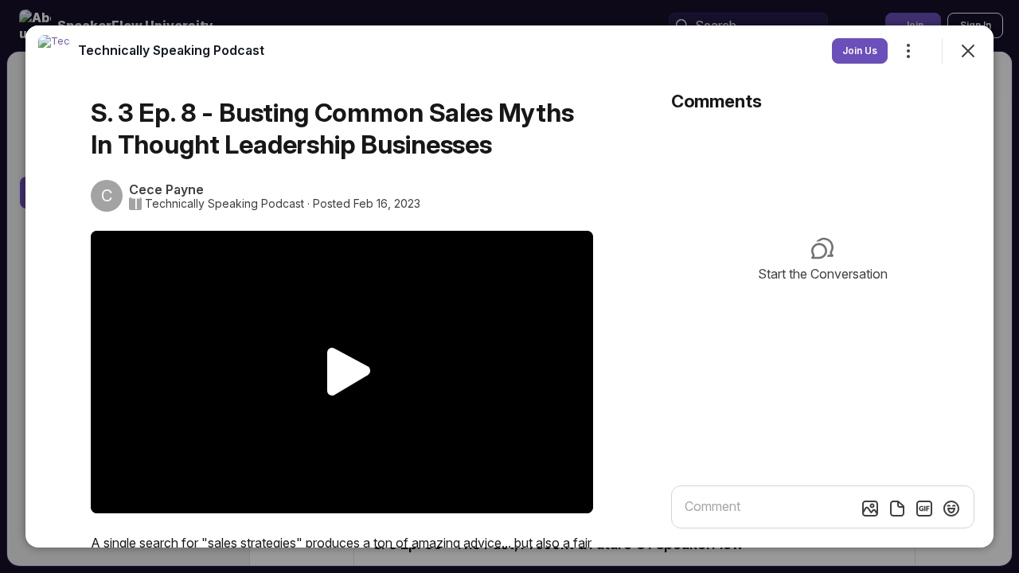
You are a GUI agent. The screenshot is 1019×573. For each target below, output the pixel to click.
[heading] (171, 50)
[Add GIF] (924, 508)
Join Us (859, 51)
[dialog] (509, 286)
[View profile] (54, 51)
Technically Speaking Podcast (224, 203)
